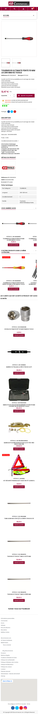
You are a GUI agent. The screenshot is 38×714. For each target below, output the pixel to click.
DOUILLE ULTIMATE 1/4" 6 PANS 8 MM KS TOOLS (19, 329)
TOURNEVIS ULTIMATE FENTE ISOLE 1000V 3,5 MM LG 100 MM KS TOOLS (13, 283)
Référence (4, 75)
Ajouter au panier (25, 96)
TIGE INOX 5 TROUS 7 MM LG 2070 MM (19, 556)
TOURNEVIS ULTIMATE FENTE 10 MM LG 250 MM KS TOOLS (13, 239)
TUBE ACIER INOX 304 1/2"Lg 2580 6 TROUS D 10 (19, 518)
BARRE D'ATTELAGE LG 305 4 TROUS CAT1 (19, 367)
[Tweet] (11, 111)
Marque (20, 75)
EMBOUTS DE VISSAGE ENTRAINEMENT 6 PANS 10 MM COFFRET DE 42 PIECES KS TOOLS (19, 405)
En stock (3, 182)
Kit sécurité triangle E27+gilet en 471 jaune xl (19, 481)
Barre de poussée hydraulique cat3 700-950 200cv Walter (19, 443)
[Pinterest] (15, 111)
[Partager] (8, 111)
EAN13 (3, 180)
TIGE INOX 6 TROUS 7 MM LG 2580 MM (19, 594)
